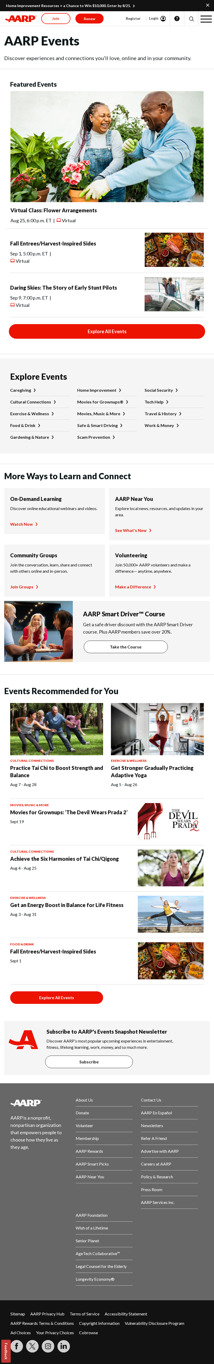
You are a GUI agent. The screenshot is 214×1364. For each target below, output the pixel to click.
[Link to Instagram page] (48, 1346)
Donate (82, 1112)
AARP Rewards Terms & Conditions (42, 1323)
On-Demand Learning (36, 499)
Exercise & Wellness (29, 413)
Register (133, 18)
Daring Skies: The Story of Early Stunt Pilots (63, 287)
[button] (191, 19)
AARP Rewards (89, 1151)
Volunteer (84, 1125)
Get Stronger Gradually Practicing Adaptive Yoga (152, 771)
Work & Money (159, 425)
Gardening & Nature (29, 437)
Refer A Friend (154, 1138)
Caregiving (20, 390)
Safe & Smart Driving (97, 425)
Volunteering (131, 555)
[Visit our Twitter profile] (32, 1346)
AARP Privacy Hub (47, 1313)
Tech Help (154, 401)
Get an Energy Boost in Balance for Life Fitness (66, 905)
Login (153, 18)
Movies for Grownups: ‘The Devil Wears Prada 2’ (69, 812)
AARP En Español (156, 1112)
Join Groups (21, 586)
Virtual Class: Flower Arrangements (53, 210)
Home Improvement (96, 390)
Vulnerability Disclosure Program (154, 1323)
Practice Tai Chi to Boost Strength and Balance (56, 771)
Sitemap (17, 1313)
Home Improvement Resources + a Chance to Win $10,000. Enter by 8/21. (68, 5)
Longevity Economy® (95, 1279)
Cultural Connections (30, 401)
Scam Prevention (93, 437)
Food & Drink (22, 425)
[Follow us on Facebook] (16, 1346)
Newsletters (152, 1125)
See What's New (131, 530)
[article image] (107, 200)
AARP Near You (134, 499)
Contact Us (151, 1099)
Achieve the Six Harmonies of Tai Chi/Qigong (64, 859)
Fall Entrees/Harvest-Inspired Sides (53, 243)
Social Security (159, 390)
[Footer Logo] (38, 1103)
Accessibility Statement (126, 1313)
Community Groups (33, 555)
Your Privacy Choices (55, 1332)
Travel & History (161, 413)
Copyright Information (99, 1323)
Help (177, 18)
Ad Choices (20, 1332)
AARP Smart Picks (92, 1163)
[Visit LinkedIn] (63, 1346)
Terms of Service (84, 1313)
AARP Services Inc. (158, 1202)
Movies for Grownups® (100, 401)
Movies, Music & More (98, 413)
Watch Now (21, 524)
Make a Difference (133, 586)
